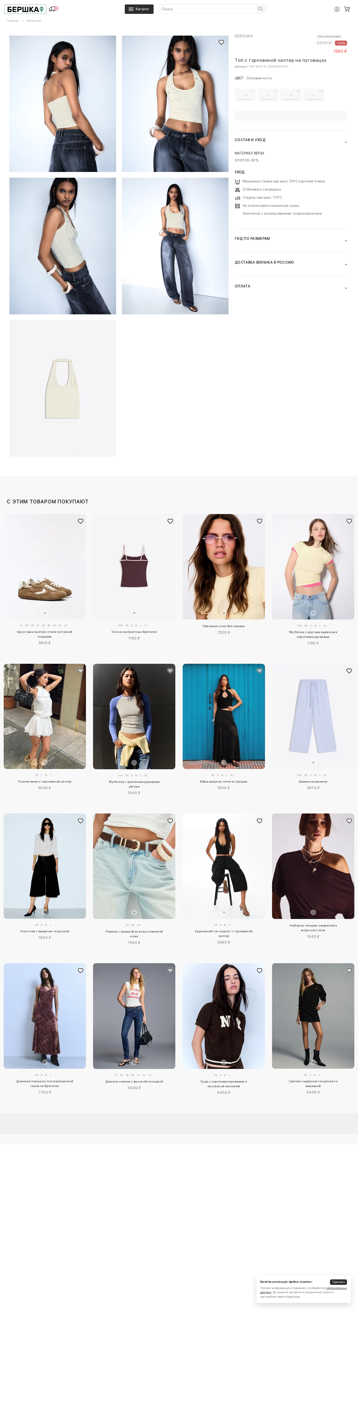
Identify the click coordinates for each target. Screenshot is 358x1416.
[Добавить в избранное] (80, 521)
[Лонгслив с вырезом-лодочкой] (45, 866)
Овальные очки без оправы (224, 626)
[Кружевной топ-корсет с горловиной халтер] (224, 866)
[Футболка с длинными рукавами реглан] (134, 717)
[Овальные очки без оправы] (224, 567)
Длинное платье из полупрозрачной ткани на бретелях (44, 1083)
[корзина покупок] (346, 9)
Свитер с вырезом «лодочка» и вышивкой (313, 1083)
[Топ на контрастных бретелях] (134, 566)
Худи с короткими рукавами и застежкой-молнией (223, 1084)
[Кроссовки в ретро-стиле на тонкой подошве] (45, 566)
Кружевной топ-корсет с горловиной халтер (223, 933)
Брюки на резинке (313, 781)
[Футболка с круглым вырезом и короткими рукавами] (313, 567)
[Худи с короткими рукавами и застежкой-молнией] (224, 1016)
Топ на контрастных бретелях (134, 632)
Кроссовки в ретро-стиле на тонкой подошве (45, 634)
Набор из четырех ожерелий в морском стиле (313, 928)
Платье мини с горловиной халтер (44, 781)
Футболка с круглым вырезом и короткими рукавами (313, 634)
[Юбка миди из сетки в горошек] (224, 716)
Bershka (244, 36)
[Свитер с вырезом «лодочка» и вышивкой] (313, 1016)
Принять (339, 1282)
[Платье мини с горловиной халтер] (45, 716)
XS (245, 97)
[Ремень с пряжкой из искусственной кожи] (134, 866)
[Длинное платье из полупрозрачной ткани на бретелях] (45, 1016)
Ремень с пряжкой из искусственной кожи (134, 934)
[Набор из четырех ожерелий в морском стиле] (313, 866)
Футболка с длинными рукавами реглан (134, 784)
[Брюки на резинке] (313, 716)
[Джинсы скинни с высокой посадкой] (134, 1016)
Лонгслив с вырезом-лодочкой (44, 931)
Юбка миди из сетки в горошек (224, 781)
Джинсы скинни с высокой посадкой (134, 1081)
